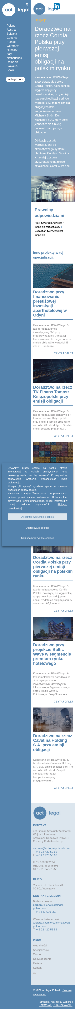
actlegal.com (15, 79)
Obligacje (40, 20)
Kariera (37, 963)
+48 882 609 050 (46, 911)
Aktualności (40, 945)
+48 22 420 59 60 (46, 855)
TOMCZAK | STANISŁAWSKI (55, 1005)
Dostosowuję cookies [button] (37, 527)
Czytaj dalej (63, 353)
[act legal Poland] (45, 9)
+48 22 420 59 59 (46, 851)
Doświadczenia (42, 958)
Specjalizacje (41, 949)
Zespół (37, 954)
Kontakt (37, 967)
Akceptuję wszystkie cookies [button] (37, 516)
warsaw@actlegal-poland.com (51, 848)
